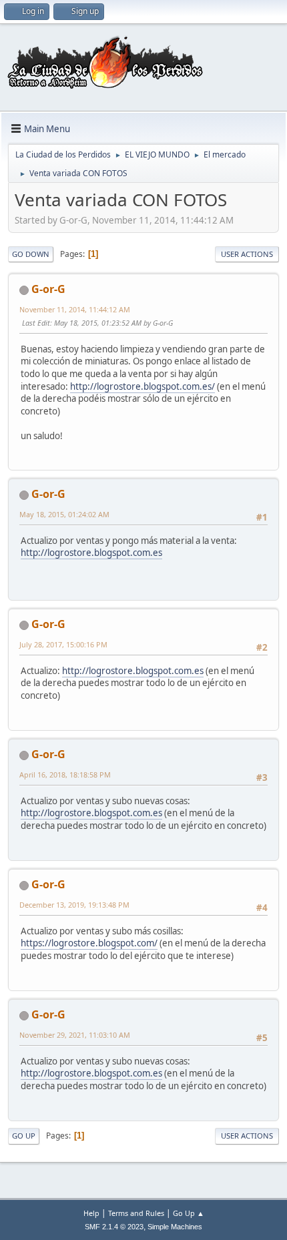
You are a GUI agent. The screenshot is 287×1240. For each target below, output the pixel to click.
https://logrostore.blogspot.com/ (89, 943)
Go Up (23, 1136)
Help (91, 1213)
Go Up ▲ (188, 1213)
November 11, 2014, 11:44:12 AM (74, 309)
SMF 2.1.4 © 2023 (114, 1227)
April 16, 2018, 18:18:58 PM (65, 774)
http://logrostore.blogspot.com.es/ (142, 386)
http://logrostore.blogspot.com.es (91, 553)
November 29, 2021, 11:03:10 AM (74, 1035)
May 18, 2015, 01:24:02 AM (64, 514)
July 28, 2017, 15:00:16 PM (63, 644)
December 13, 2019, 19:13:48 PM (74, 905)
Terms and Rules (136, 1213)
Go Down (30, 254)
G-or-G (48, 289)
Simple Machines (175, 1227)
